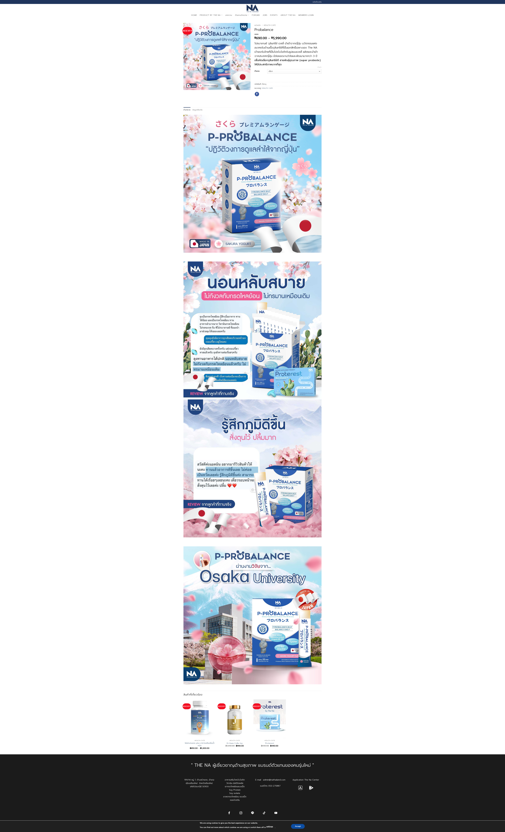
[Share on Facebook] (257, 94)
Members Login (306, 15)
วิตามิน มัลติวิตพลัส (234, 783)
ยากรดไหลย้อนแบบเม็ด (235, 786)
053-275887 (274, 785)
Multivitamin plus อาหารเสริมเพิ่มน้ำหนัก (199, 744)
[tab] (187, 109)
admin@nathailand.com (274, 779)
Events (274, 15)
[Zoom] (187, 86)
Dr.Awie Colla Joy (235, 743)
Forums (256, 15)
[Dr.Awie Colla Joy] (234, 718)
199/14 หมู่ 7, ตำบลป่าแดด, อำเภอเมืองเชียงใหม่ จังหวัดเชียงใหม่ (199, 781)
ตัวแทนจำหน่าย (241, 15)
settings (269, 826)
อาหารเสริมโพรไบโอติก (235, 779)
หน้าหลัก (257, 25)
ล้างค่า (320, 67)
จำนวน (256, 71)
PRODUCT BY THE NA (210, 15)
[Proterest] (269, 718)
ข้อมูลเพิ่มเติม (197, 110)
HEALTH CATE (270, 25)
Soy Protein (235, 790)
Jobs (265, 15)
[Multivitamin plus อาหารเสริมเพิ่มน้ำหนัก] (199, 718)
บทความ (228, 15)
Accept (298, 826)
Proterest (269, 743)
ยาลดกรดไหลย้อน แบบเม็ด (234, 796)
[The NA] (252, 8)
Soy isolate (234, 793)
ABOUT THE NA (288, 15)
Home (194, 15)
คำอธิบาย (187, 110)
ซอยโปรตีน (235, 800)
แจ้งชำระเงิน (317, 2)
